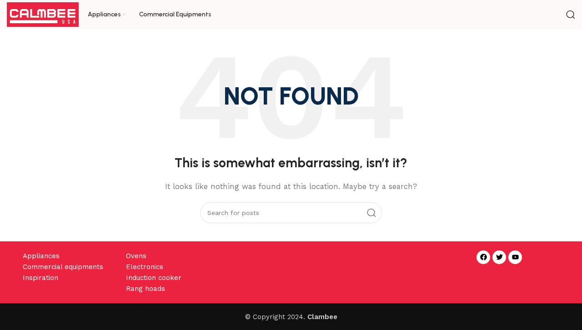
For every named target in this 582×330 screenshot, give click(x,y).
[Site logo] (43, 14)
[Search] (571, 14)
